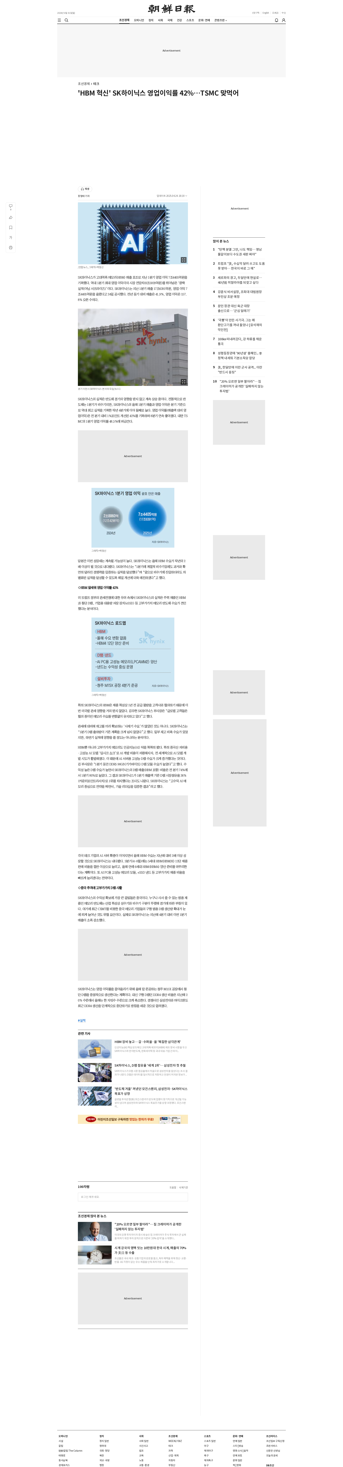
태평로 (62, 1455)
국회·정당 (105, 1450)
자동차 (171, 1460)
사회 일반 (144, 1441)
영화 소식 (237, 1450)
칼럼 (61, 1445)
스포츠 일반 (210, 1441)
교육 (141, 1455)
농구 (206, 1465)
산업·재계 (173, 1455)
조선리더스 (271, 1436)
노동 (141, 1460)
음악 (246, 1450)
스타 (235, 1445)
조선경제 (84, 84)
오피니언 (63, 1436)
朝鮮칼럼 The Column (70, 1450)
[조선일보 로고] (171, 8)
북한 (102, 1455)
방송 (241, 1445)
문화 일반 (237, 1460)
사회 (141, 1436)
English (266, 12)
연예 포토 (237, 1455)
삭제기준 (183, 1187)
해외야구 (208, 1450)
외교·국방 (105, 1460)
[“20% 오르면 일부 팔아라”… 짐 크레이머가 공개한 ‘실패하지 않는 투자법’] (95, 1231)
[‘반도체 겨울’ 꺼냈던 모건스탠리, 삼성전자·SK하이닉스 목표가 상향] (95, 1095)
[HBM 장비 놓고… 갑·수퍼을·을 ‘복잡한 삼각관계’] (95, 1048)
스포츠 (207, 1436)
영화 (239, 1465)
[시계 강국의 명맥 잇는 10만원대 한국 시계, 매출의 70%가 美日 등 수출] (95, 1255)
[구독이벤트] (133, 1119)
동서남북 (63, 1460)
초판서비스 (271, 1445)
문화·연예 (238, 1436)
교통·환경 (144, 1465)
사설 (61, 1441)
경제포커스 (64, 1465)
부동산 (171, 1465)
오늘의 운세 (272, 1455)
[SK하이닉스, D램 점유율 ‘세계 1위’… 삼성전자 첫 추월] (95, 1072)
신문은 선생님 (273, 1450)
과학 (170, 1450)
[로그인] (284, 20)
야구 (206, 1445)
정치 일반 (104, 1441)
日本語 (275, 12)
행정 (102, 1465)
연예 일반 (237, 1441)
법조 (141, 1450)
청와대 (103, 1445)
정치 (102, 1436)
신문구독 (255, 12)
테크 (96, 84)
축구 (206, 1455)
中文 (284, 12)
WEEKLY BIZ (175, 1441)
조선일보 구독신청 (275, 1441)
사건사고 (143, 1445)
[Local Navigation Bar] (59, 20)
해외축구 (208, 1460)
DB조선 (270, 1465)
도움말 (173, 1187)
